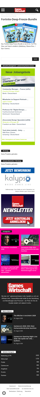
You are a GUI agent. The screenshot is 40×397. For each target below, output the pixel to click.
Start (2, 14)
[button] (4, 393)
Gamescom (5, 365)
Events (3, 372)
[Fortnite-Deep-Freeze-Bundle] (20, 33)
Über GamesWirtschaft (13, 388)
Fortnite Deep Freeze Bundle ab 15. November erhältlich (21, 14)
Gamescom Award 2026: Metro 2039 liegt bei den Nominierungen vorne (29, 268)
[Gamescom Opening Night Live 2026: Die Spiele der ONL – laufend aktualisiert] (10, 260)
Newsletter (28, 391)
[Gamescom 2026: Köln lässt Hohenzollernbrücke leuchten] (30, 240)
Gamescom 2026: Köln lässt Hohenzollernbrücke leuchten (30, 249)
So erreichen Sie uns (27, 388)
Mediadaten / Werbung (15, 391)
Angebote (4, 369)
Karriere (3, 375)
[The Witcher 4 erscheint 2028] (10, 240)
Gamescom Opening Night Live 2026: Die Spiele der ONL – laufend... (25, 338)
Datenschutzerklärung (24, 386)
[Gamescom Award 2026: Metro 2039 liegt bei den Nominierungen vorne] (30, 260)
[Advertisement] (20, 3)
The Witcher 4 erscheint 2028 (9, 248)
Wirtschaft (4, 359)
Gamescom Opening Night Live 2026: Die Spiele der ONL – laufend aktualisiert (10, 269)
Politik (3, 362)
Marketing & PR (6, 356)
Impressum (12, 386)
